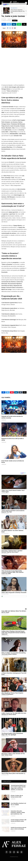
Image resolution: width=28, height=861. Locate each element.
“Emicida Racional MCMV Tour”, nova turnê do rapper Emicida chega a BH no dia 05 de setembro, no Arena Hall (18, 787)
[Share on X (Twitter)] (9, 24)
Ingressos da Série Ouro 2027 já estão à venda (12, 439)
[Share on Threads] (24, 24)
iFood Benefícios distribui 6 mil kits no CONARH (18, 804)
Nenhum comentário (7, 20)
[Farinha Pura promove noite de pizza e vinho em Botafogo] (5, 829)
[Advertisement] (14, 66)
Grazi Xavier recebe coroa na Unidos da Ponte (12, 461)
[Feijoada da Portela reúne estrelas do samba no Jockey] (14, 407)
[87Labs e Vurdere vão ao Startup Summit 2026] (5, 797)
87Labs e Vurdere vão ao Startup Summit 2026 (17, 796)
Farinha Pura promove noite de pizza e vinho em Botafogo (18, 828)
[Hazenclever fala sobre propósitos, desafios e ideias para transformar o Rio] (5, 813)
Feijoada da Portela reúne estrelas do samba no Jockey (12, 417)
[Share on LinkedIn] (14, 24)
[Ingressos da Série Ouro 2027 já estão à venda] (14, 430)
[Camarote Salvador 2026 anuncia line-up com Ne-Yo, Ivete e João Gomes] (14, 39)
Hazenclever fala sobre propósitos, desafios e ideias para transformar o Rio (18, 812)
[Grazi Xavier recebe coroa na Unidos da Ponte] (14, 452)
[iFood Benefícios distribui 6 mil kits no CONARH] (5, 805)
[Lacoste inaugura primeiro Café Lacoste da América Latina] (5, 821)
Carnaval (15, 20)
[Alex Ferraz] (14, 2)
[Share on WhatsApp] (19, 24)
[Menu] (2, 2)
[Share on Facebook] (3, 24)
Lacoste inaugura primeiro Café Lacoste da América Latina (18, 820)
